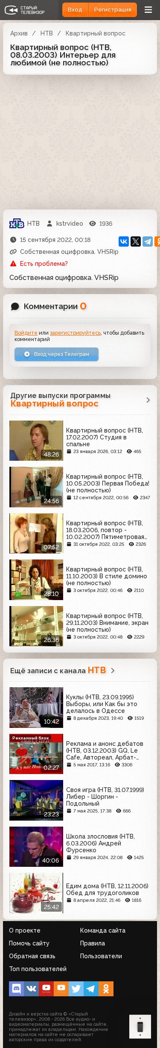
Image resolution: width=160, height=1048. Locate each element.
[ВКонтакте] (124, 241)
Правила (92, 943)
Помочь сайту (29, 943)
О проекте (25, 930)
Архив (19, 33)
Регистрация (112, 9)
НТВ (47, 33)
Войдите (26, 333)
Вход (75, 9)
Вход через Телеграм (61, 354)
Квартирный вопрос (95, 33)
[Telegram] (148, 241)
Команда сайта (102, 930)
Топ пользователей (38, 969)
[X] (136, 241)
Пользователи (101, 956)
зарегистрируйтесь (75, 333)
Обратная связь (32, 956)
